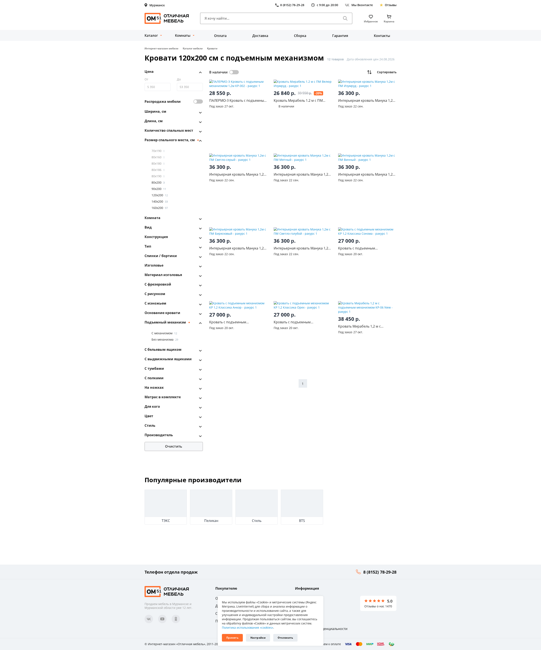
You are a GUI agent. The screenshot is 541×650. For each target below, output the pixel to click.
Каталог (151, 35)
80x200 (158, 182)
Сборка (300, 35)
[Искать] (345, 18)
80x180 (158, 163)
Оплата (220, 35)
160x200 (160, 208)
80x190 (158, 176)
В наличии (218, 72)
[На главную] (167, 18)
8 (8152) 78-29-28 (379, 572)
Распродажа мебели (163, 101)
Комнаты (182, 35)
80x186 (158, 170)
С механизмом (164, 333)
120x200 (160, 195)
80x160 (158, 157)
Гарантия (340, 35)
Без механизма (165, 339)
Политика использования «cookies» (247, 628)
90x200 (159, 189)
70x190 (158, 151)
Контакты (382, 35)
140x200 (160, 201)
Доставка (260, 35)
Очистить (173, 446)
